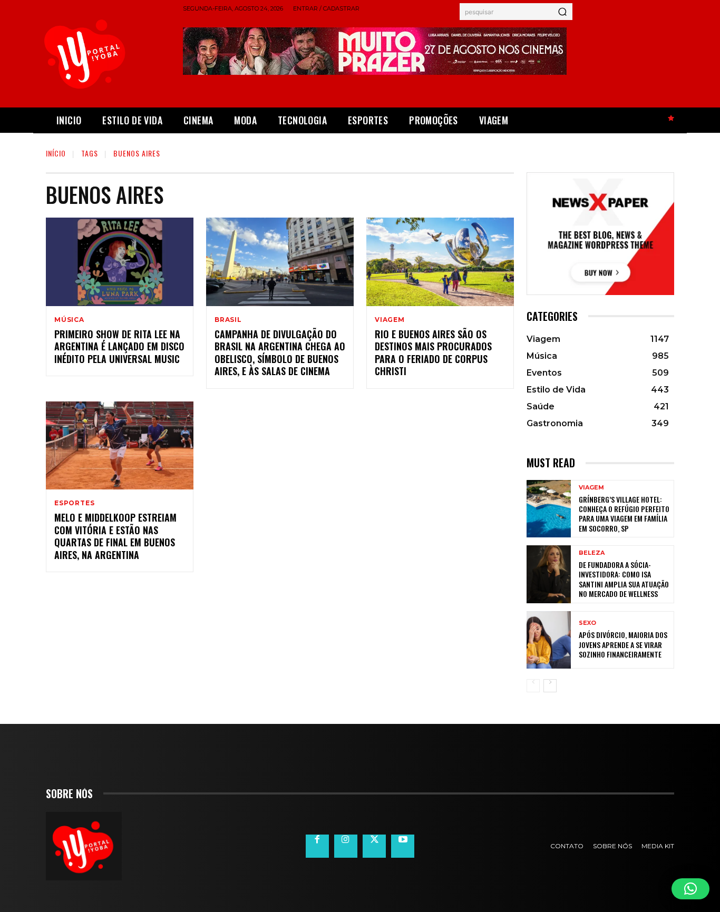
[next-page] (550, 685)
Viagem (390, 320)
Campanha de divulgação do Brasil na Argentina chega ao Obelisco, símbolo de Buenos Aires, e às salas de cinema (280, 352)
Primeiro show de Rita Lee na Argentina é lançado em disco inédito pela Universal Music (119, 346)
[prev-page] (533, 685)
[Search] (562, 11)
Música (69, 320)
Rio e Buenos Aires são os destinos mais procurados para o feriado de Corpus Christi (433, 352)
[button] (690, 888)
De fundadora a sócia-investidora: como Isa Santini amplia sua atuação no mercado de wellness (624, 579)
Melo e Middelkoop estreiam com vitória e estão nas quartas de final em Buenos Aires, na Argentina (115, 536)
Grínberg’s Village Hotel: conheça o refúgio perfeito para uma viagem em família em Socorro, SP (624, 514)
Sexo (587, 623)
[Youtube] (402, 846)
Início (56, 153)
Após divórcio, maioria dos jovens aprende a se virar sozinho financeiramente (623, 644)
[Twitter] (374, 846)
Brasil (228, 320)
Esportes (74, 503)
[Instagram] (345, 846)
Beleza (592, 553)
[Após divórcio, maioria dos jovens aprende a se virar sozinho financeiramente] (549, 640)
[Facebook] (317, 846)
